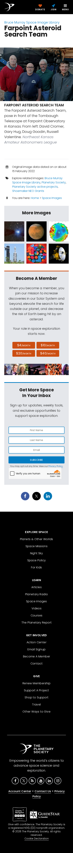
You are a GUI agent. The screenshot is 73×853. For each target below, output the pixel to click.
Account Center (19, 791)
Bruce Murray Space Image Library (32, 22)
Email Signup (36, 649)
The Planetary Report (36, 622)
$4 (23, 345)
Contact (36, 663)
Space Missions (37, 546)
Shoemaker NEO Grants (28, 191)
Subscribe (36, 460)
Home (35, 198)
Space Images (52, 198)
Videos (36, 608)
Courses (37, 615)
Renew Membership (36, 683)
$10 (48, 345)
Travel (36, 704)
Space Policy (36, 560)
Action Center (36, 642)
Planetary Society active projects (35, 187)
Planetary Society (54, 182)
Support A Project (36, 690)
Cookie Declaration (36, 838)
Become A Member (36, 656)
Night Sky (36, 553)
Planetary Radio (36, 594)
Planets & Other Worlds (36, 539)
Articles (36, 587)
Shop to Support (37, 697)
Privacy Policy (55, 466)
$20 (23, 353)
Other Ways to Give (36, 712)
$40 (47, 353)
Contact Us (43, 791)
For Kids (36, 567)
